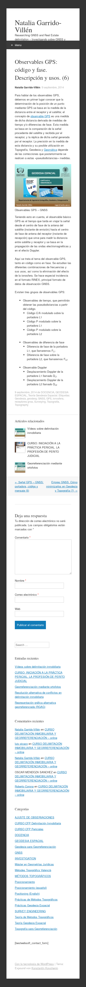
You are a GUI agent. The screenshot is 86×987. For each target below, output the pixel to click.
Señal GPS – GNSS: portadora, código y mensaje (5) (29, 486)
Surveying (40, 401)
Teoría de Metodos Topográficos (34, 917)
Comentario (22, 537)
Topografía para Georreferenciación (36, 929)
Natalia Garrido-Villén (38, 26)
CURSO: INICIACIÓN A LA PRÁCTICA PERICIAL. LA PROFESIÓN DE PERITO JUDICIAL (43, 449)
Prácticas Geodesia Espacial (32, 905)
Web (17, 609)
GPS (49, 398)
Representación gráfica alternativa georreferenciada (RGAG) (35, 705)
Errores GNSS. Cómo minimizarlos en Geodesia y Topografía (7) (61, 486)
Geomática (50, 150)
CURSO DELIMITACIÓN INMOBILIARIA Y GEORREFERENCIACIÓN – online (36, 733)
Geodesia (20, 398)
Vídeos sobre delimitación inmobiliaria (38, 667)
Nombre (20, 580)
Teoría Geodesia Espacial (42, 395)
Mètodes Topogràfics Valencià (33, 870)
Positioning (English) (27, 894)
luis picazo (21, 744)
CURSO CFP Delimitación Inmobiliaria (38, 823)
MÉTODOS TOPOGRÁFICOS (33, 876)
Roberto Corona (24, 786)
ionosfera (58, 398)
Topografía (53, 401)
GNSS (41, 398)
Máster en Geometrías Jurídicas (34, 864)
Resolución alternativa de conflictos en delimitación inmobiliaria (38, 695)
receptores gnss (24, 401)
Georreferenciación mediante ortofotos (38, 687)
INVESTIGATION (25, 858)
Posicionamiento (25, 882)
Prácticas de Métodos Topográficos (36, 899)
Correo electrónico (27, 595)
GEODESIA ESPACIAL (29, 841)
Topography (21, 404)
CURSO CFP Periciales (29, 829)
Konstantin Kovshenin (45, 968)
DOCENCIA (47, 392)
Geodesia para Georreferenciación (35, 847)
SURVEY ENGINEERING (30, 911)
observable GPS (40, 116)
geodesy (32, 398)
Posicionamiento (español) (31, 888)
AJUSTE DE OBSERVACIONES (34, 817)
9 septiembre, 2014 (53, 87)
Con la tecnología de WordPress (34, 964)
